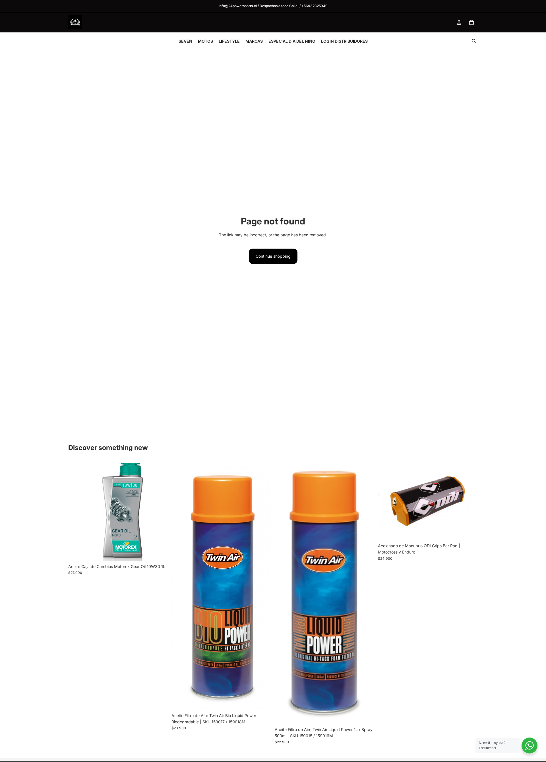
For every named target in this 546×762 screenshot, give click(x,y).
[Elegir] (262, 701)
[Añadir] (159, 552)
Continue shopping (273, 256)
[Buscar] (474, 41)
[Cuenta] (459, 22)
